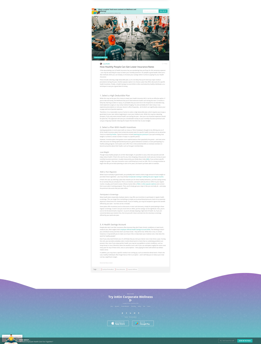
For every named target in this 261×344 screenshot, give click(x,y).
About (112, 306)
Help (144, 306)
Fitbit (138, 184)
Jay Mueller (107, 64)
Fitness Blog (133, 306)
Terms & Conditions (132, 317)
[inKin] (130, 300)
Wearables (117, 306)
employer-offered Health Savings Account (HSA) (135, 229)
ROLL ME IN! (163, 11)
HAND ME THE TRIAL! (245, 340)
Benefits (139, 306)
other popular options (149, 184)
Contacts (148, 306)
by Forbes (113, 134)
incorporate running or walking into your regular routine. (146, 177)
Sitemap (126, 317)
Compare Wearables (125, 306)
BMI (148, 159)
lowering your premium (140, 134)
